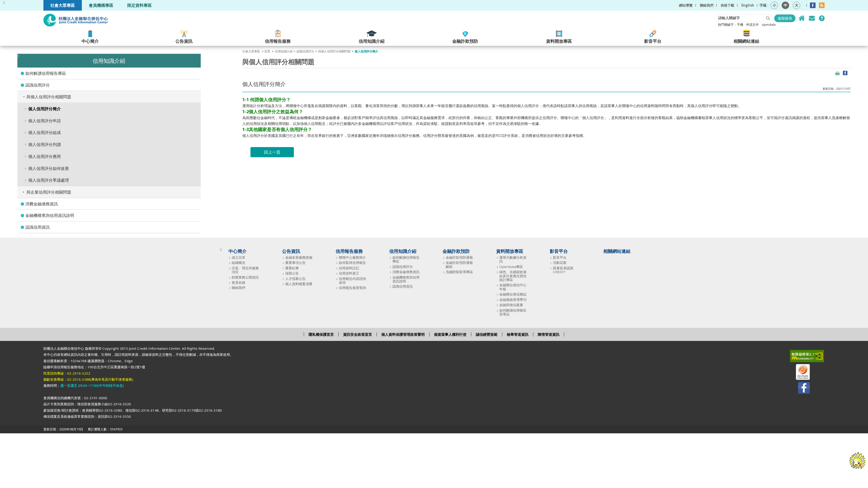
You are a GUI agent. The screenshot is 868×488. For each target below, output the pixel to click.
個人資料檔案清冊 (298, 284)
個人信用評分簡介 (44, 108)
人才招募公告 (295, 279)
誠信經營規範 (487, 334)
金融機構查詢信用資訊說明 (49, 215)
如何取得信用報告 (352, 263)
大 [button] (796, 5)
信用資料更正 (349, 273)
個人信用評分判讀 (44, 144)
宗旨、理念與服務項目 (245, 270)
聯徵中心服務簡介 (352, 257)
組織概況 (238, 263)
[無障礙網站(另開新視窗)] (800, 357)
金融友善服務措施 (298, 257)
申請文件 (752, 24)
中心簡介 (90, 41)
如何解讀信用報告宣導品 (512, 312)
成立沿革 (238, 257)
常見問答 (821, 18)
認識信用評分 (37, 85)
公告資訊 (184, 41)
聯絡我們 (706, 5)
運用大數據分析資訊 (512, 259)
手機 (740, 24)
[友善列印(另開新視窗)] (837, 73)
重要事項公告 (295, 263)
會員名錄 (238, 282)
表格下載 (727, 5)
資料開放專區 (559, 41)
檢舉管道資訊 (517, 334)
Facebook (813, 5)
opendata (769, 24)
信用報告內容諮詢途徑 (352, 281)
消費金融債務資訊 (41, 203)
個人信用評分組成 (44, 132)
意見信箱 (811, 18)
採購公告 (292, 273)
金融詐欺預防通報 (459, 257)
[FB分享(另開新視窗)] (845, 73)
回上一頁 (272, 152)
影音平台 (652, 41)
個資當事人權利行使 (450, 334)
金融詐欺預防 (465, 41)
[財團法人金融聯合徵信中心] (75, 20)
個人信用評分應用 (44, 156)
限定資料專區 (139, 5)
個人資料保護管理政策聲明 (403, 334)
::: (4, 2)
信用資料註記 (349, 268)
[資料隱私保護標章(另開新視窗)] (800, 373)
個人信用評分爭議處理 (48, 180)
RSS (822, 5)
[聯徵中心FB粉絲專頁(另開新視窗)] (800, 389)
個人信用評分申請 (44, 120)
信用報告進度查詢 (352, 288)
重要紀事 (292, 268)
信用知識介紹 (371, 41)
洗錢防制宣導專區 (459, 272)
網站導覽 (686, 5)
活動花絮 (559, 263)
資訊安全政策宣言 (357, 334)
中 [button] (785, 5)
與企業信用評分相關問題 (48, 192)
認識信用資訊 (37, 227)
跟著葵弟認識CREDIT (563, 270)
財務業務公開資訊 (245, 277)
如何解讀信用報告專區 (45, 73)
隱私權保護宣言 (321, 334)
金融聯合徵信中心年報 (512, 287)
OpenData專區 (511, 267)
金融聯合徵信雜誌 (512, 294)
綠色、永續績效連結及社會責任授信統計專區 (512, 276)
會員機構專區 (101, 5)
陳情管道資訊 (548, 334)
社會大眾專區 (62, 5)
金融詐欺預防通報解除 (459, 265)
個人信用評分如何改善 (48, 168)
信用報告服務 (278, 41)
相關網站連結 (746, 41)
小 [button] (774, 5)
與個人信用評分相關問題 (48, 96)
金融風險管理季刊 (512, 300)
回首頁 (801, 18)
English (747, 5)
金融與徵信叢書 (511, 305)
